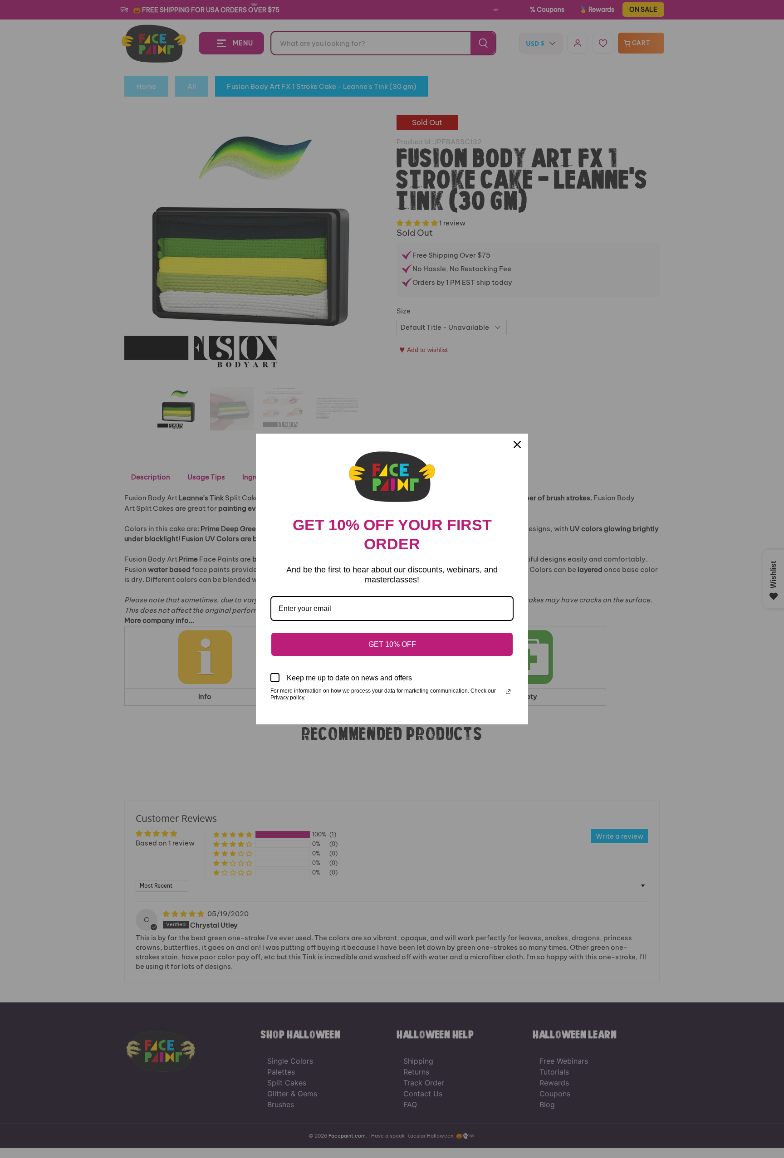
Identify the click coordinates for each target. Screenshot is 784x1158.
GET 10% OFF (392, 644)
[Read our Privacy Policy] (508, 691)
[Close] (517, 444)
